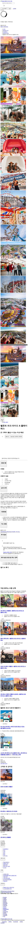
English (5, 897)
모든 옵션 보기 (4, 763)
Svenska (5, 915)
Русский (5, 914)
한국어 (4, 906)
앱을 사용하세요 (4, 26)
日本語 (4, 910)
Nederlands (6, 909)
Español (5, 904)
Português (5, 911)
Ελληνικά (5, 903)
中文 (4, 916)
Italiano (5, 908)
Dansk (4, 900)
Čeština (5, 899)
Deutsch (5, 902)
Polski (4, 912)
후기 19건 (6, 422)
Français (5, 905)
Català (4, 898)
